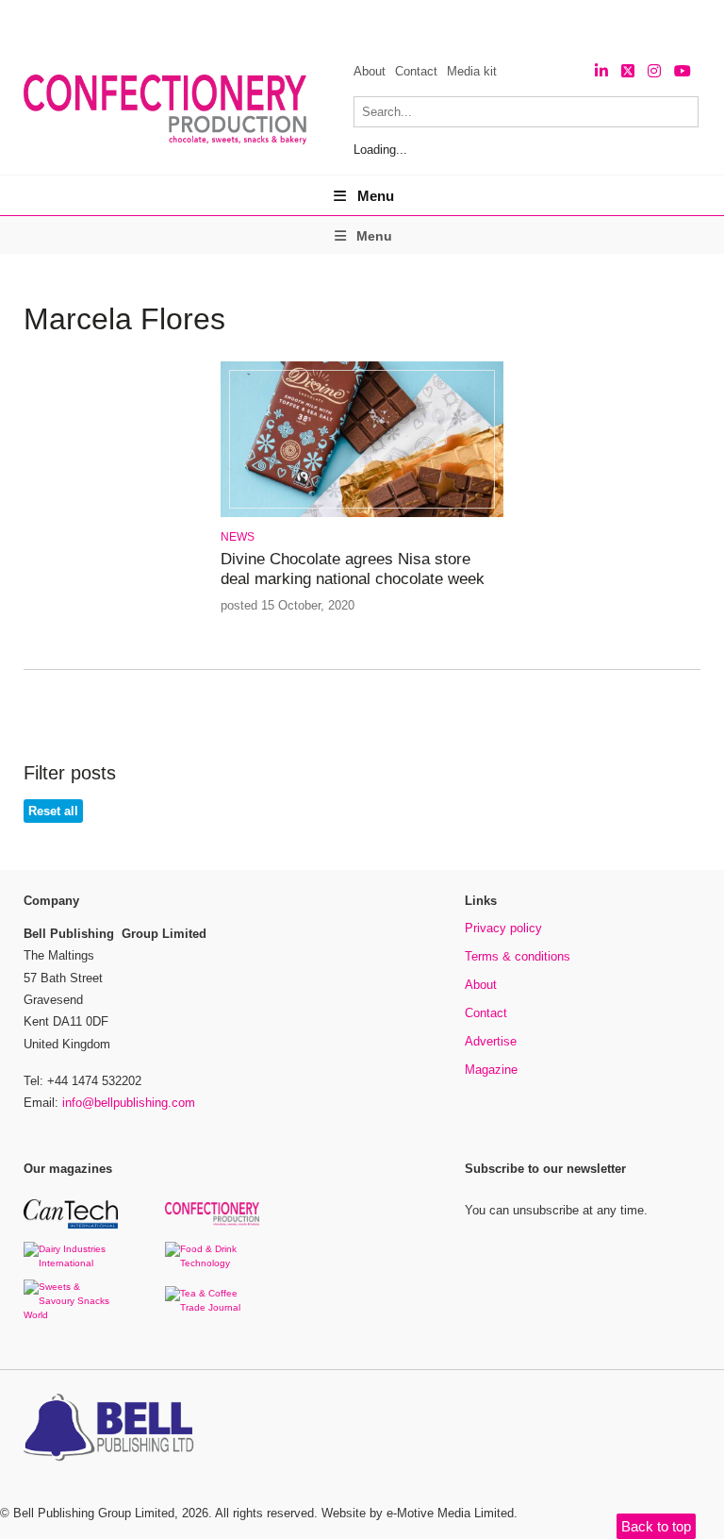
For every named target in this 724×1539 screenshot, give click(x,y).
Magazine (491, 1069)
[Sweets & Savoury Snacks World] (71, 1315)
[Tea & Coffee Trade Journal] (212, 1307)
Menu (375, 196)
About (370, 71)
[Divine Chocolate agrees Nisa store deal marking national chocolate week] (362, 514)
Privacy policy (503, 928)
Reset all (53, 811)
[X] (627, 71)
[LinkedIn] (601, 71)
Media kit (472, 71)
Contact (416, 71)
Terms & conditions (517, 956)
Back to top (656, 1526)
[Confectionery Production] (212, 1222)
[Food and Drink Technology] (212, 1263)
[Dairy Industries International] (71, 1263)
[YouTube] (682, 71)
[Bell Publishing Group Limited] (113, 1429)
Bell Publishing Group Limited (93, 1513)
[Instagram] (654, 71)
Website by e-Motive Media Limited (417, 1513)
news (238, 537)
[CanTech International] (71, 1225)
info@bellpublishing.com (128, 1103)
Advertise (491, 1041)
